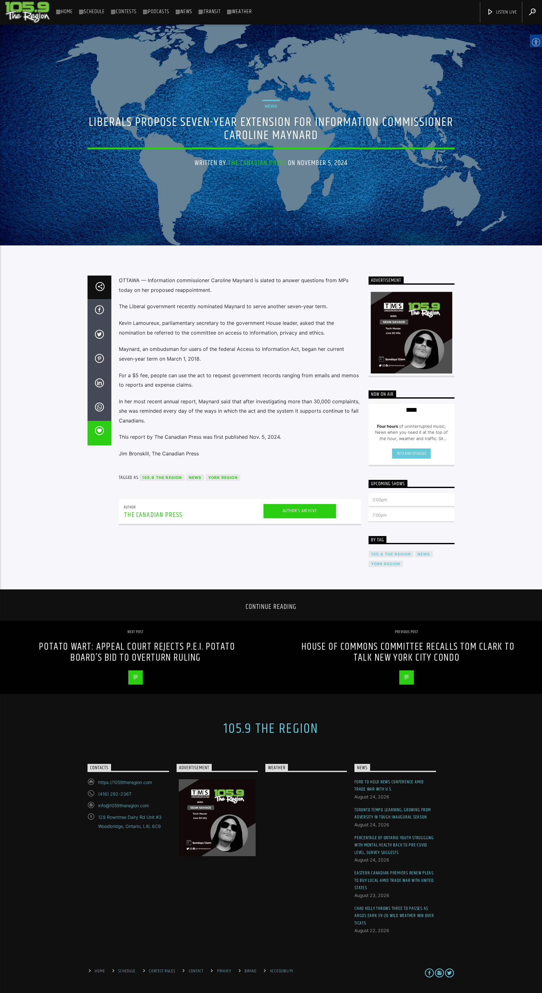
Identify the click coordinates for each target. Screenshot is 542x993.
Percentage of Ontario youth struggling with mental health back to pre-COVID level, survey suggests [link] (394, 845)
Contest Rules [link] (162, 971)
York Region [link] (223, 477)
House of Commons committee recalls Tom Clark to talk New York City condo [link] (407, 652)
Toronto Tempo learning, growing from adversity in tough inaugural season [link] (392, 813)
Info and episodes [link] (411, 453)
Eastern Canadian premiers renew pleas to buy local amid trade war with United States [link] (393, 880)
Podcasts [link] (158, 11)
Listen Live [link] (506, 12)
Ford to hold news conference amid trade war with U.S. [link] (389, 785)
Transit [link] (212, 11)
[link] (27, 12)
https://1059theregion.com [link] (125, 782)
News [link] (186, 11)
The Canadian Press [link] (257, 163)
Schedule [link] (94, 11)
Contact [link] (196, 971)
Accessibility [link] (281, 971)
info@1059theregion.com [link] (123, 805)
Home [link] (67, 11)
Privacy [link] (224, 971)
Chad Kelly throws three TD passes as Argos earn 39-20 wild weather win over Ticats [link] (394, 916)
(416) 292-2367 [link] (114, 794)
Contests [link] (126, 11)
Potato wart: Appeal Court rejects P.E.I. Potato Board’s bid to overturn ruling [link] (137, 652)
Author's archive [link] (300, 511)
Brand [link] (251, 971)
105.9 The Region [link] (162, 477)
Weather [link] (242, 11)
